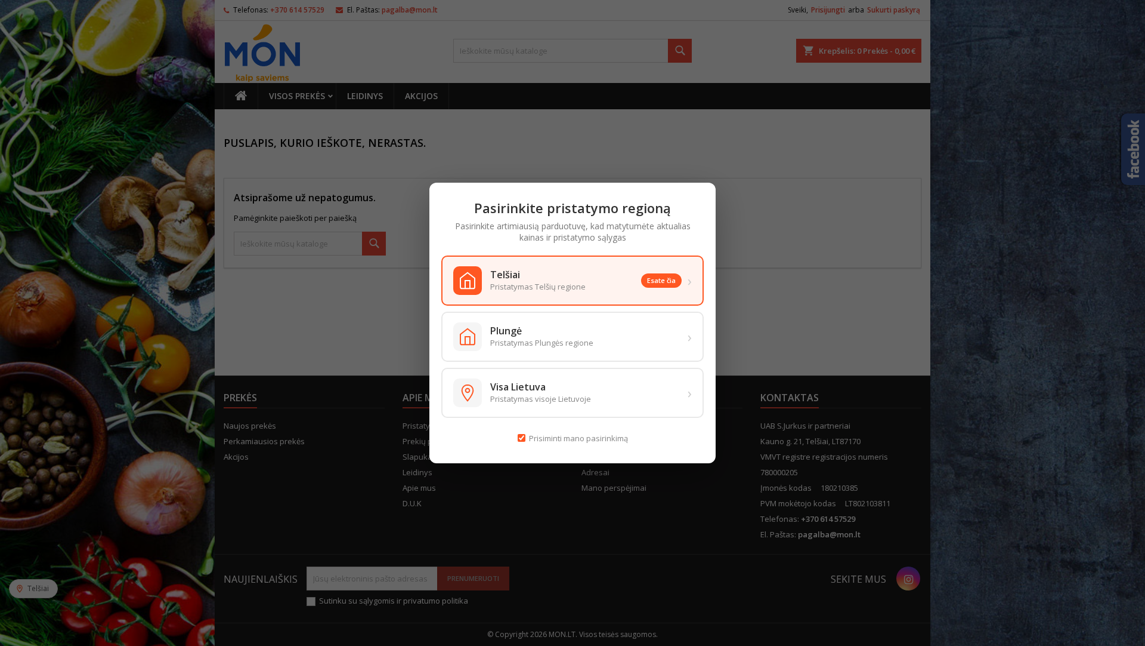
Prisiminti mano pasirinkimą (578, 438)
